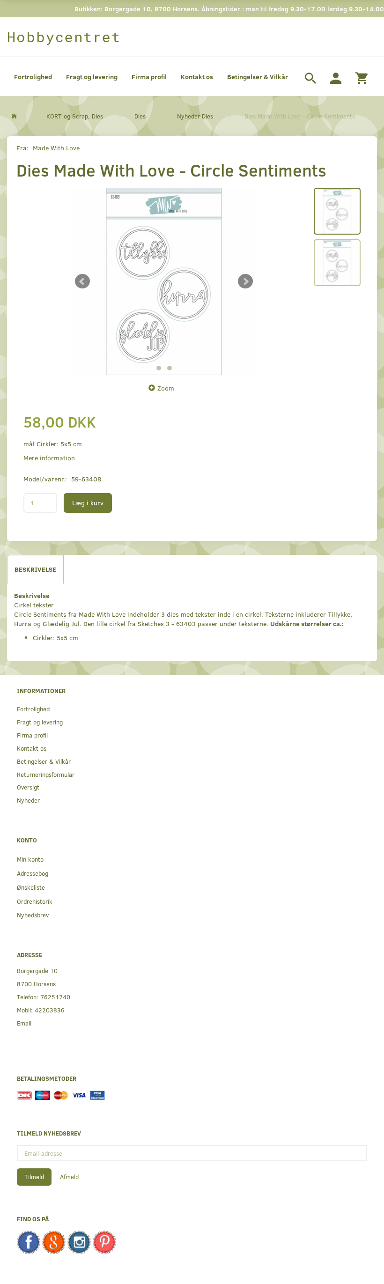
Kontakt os (197, 76)
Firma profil (149, 76)
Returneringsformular (45, 774)
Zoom (165, 388)
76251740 (55, 997)
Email (24, 1023)
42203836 (50, 1010)
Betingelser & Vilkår (257, 76)
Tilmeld (34, 1177)
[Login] (335, 76)
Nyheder (28, 800)
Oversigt (28, 787)
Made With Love (56, 147)
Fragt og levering (92, 76)
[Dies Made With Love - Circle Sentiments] (164, 281)
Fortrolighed (33, 76)
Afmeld (69, 1177)
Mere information (49, 457)
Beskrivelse (35, 569)
